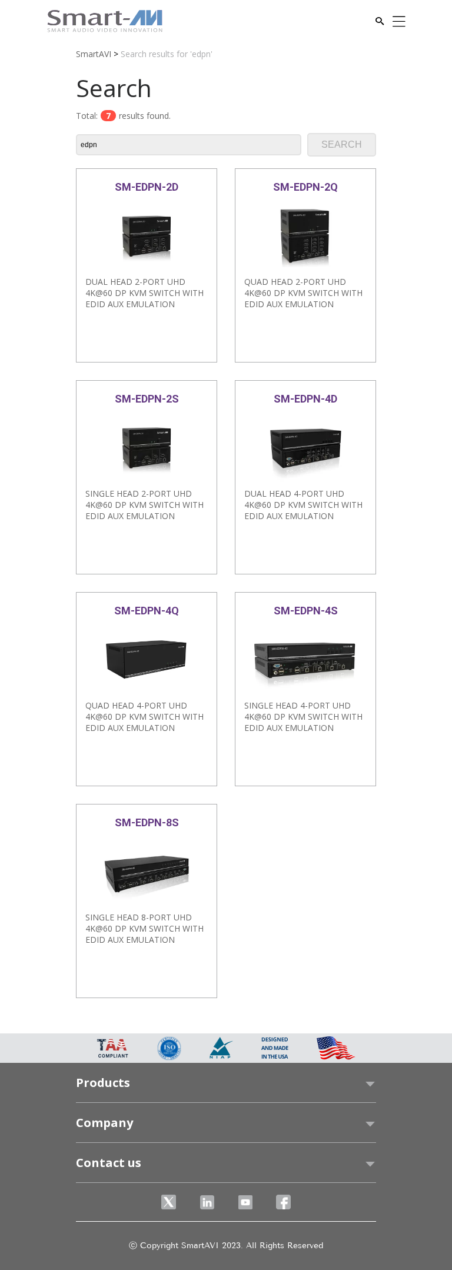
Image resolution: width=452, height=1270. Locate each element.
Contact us (108, 1163)
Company (104, 1123)
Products (103, 1083)
